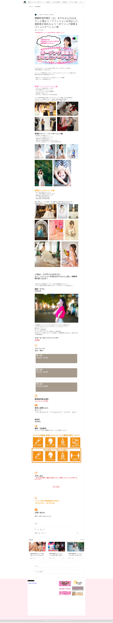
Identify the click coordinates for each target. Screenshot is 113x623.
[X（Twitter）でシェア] (38, 529)
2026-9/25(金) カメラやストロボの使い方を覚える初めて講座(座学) (75, 554)
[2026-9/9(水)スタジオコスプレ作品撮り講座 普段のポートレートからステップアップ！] (56, 546)
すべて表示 (82, 539)
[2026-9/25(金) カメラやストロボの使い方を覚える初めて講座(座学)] (75, 546)
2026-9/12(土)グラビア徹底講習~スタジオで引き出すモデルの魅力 (37, 554)
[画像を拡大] (45, 109)
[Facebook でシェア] (35, 529)
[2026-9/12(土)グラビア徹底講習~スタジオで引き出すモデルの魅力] (37, 546)
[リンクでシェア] (43, 529)
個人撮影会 (37, 6)
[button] (82, 6)
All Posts (31, 6)
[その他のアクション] (77, 14)
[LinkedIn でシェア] (41, 529)
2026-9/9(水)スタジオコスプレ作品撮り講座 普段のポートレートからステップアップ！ (56, 554)
